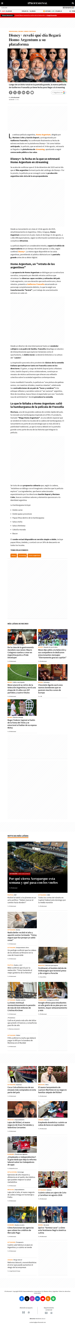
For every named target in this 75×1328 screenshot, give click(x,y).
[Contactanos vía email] (23, 1312)
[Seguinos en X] (27, 1298)
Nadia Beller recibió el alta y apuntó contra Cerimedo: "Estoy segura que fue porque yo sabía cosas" (22, 936)
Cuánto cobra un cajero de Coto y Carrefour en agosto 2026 (52, 1194)
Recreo (21, 31)
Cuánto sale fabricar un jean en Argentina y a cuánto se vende (20, 1246)
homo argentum (34, 555)
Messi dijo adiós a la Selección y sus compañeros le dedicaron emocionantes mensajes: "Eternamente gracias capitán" (52, 654)
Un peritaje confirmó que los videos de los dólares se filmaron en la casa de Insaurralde (22, 952)
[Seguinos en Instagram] (32, 1298)
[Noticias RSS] (48, 1298)
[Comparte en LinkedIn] (23, 92)
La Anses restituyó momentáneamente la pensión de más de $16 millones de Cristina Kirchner (21, 1006)
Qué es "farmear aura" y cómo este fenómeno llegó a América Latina (52, 1230)
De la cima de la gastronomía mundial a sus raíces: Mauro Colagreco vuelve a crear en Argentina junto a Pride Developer (21, 652)
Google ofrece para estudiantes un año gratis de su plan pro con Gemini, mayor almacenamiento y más (52, 1006)
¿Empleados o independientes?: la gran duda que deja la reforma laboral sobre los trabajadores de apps (22, 1161)
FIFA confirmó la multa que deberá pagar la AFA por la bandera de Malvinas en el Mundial (22, 1040)
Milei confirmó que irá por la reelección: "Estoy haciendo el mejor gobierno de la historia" (20, 970)
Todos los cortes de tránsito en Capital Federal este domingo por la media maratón (52, 900)
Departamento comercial (49, 1309)
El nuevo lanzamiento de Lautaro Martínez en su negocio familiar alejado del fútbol (52, 1090)
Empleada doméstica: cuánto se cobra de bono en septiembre (52, 1123)
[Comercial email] (46, 1313)
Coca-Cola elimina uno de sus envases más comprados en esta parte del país (22, 1090)
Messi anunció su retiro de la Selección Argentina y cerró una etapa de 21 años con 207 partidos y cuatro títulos (22, 689)
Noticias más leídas (18, 836)
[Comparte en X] (15, 92)
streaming (40, 149)
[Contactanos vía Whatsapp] (29, 1312)
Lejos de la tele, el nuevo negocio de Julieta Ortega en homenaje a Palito (21, 1195)
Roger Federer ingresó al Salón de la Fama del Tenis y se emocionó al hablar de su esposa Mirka (22, 724)
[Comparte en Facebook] (10, 92)
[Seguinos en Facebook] (21, 1298)
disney (13, 555)
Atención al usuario (26, 1308)
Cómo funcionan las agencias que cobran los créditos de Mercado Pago (21, 1230)
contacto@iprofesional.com (37, 1322)
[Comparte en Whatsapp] (19, 92)
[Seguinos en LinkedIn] (37, 1298)
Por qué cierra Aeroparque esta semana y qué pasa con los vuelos (33, 880)
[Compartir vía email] (32, 92)
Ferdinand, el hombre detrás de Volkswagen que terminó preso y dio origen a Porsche (52, 971)
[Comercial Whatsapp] (51, 1313)
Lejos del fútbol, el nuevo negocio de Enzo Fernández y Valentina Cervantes (21, 1125)
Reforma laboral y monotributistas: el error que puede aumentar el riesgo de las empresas (22, 1265)
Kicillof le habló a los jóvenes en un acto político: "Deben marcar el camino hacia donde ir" (22, 900)
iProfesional (13, 31)
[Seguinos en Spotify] (53, 1298)
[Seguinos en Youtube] (42, 1298)
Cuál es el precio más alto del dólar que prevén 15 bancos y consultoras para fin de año (22, 1023)
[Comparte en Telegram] (28, 92)
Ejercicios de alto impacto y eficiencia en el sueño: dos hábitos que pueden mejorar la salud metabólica (21, 1178)
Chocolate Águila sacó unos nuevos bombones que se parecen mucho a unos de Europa (50, 689)
